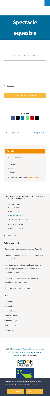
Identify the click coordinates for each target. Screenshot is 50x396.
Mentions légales (16, 349)
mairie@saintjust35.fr (15, 216)
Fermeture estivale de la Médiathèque (19, 288)
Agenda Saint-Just (35, 177)
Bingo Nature (39, 132)
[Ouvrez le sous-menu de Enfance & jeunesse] (45, 316)
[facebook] (7, 344)
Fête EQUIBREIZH (12, 132)
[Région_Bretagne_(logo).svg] (25, 369)
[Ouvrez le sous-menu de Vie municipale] (45, 301)
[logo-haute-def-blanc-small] (25, 360)
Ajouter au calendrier (25, 95)
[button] (25, 335)
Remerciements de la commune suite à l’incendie (23, 249)
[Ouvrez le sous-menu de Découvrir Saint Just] (45, 320)
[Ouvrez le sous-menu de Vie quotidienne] (45, 306)
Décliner (34, 392)
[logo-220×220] (8, 3)
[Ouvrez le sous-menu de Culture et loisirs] (45, 311)
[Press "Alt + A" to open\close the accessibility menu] (47, 3)
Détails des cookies (32, 385)
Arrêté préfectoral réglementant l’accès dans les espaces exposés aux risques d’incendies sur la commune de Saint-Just (23, 268)
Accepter (15, 392)
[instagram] (12, 344)
